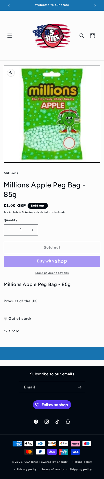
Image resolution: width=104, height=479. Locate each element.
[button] (9, 35)
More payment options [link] (52, 273)
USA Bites (31, 462)
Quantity (10, 220)
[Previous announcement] (9, 5)
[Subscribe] (79, 387)
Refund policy (82, 462)
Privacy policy (27, 469)
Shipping (28, 212)
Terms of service (53, 469)
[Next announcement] (95, 5)
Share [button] (14, 331)
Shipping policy (80, 469)
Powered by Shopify (53, 462)
